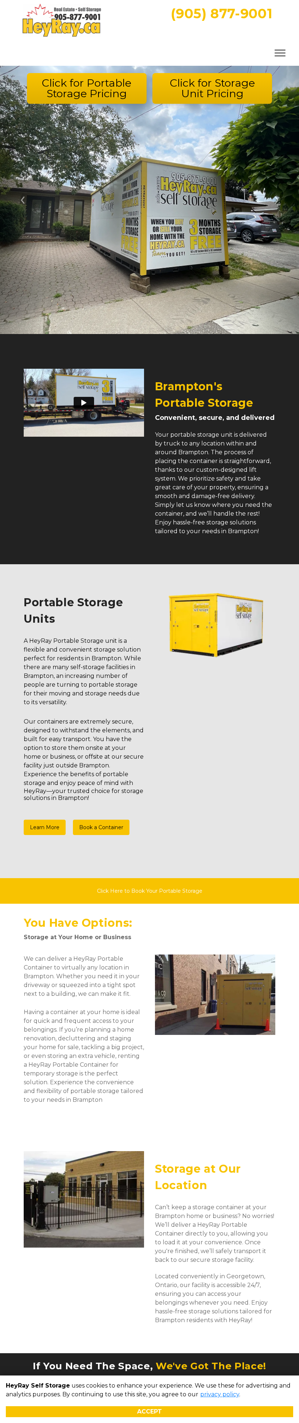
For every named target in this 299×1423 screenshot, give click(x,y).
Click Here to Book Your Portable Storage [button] (149, 891)
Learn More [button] (44, 827)
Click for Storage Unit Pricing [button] (212, 88)
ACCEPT (149, 1411)
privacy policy (219, 1394)
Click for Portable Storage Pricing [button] (86, 88)
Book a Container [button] (101, 827)
